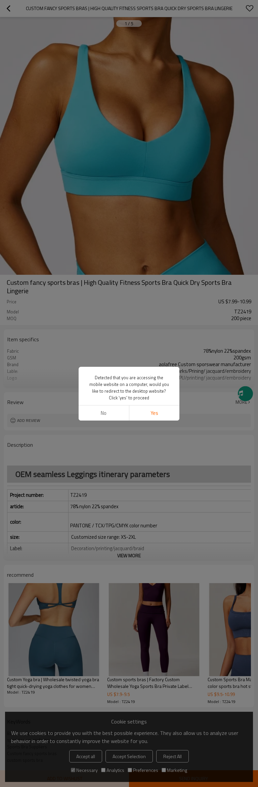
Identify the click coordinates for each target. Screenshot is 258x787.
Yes (154, 413)
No (103, 413)
